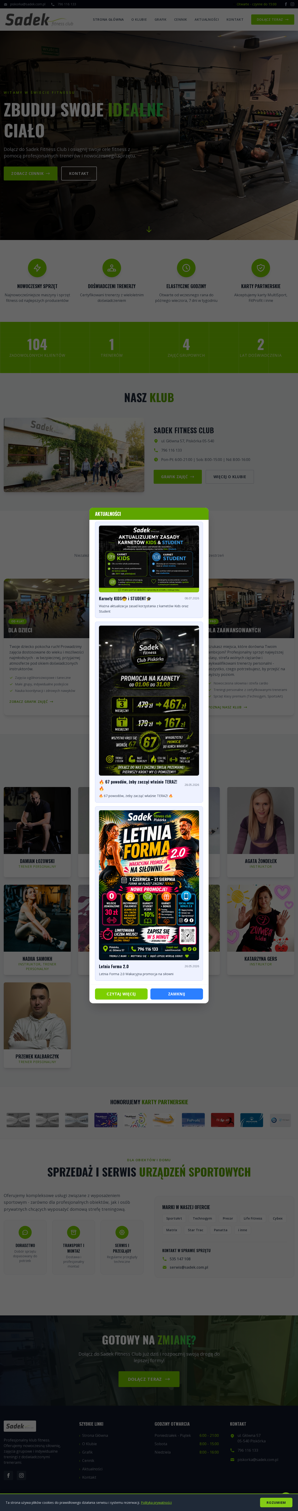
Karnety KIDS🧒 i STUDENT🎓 (125, 598)
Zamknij (177, 994)
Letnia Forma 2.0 (114, 966)
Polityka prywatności (156, 1502)
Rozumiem (276, 1502)
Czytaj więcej (121, 994)
